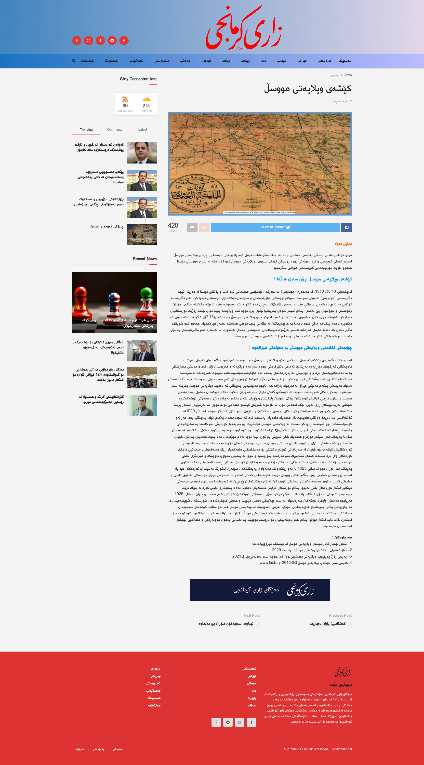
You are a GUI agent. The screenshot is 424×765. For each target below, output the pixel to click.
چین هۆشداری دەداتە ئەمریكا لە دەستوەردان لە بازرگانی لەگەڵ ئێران (117, 323)
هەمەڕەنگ (111, 60)
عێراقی (302, 60)
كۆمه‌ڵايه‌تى (136, 60)
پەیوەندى (98, 749)
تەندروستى (162, 60)
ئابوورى (206, 60)
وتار (263, 60)
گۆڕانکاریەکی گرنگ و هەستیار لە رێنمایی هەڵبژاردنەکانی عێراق (101, 399)
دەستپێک (345, 60)
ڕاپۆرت (245, 60)
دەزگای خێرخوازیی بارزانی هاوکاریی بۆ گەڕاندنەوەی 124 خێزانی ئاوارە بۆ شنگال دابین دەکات (98, 375)
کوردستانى (324, 60)
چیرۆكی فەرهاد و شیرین (107, 226)
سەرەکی (118, 749)
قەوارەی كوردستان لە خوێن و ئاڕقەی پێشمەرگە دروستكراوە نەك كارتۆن (98, 147)
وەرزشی (185, 60)
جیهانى (281, 60)
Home (348, 75)
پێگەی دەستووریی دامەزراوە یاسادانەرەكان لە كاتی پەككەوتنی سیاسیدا (101, 177)
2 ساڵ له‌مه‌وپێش (341, 101)
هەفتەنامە (87, 60)
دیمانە (226, 60)
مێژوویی (334, 75)
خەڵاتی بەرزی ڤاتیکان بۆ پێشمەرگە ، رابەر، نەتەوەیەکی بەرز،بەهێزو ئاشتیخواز (98, 347)
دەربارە (79, 749)
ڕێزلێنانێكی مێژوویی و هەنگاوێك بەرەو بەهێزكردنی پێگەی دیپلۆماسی (99, 202)
